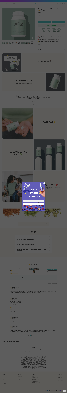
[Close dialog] (44, 183)
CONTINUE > (33, 203)
